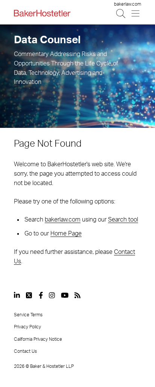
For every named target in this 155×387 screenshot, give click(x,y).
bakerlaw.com (127, 4)
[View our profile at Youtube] (64, 295)
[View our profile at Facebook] (41, 295)
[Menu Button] (136, 13)
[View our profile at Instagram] (52, 295)
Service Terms (28, 315)
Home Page (66, 234)
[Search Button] (121, 13)
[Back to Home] (42, 13)
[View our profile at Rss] (77, 295)
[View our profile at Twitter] (29, 295)
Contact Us (25, 351)
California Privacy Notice (38, 339)
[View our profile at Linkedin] (17, 295)
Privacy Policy (27, 327)
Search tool (123, 220)
